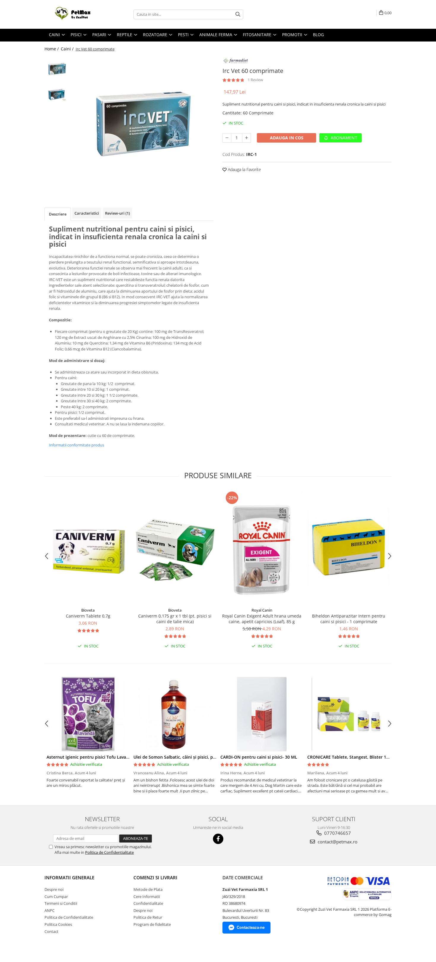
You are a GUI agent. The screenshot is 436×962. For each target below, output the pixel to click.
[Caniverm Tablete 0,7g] (87, 547)
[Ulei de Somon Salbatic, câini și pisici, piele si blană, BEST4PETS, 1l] (174, 714)
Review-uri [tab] (117, 213)
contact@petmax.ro (336, 842)
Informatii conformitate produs (76, 445)
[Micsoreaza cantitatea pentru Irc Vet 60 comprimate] (226, 138)
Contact (51, 931)
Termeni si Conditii (60, 903)
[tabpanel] (143, 123)
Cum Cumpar (56, 896)
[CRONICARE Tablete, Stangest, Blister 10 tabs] (348, 714)
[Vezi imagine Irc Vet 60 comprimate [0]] (57, 69)
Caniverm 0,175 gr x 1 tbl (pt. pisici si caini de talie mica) (174, 618)
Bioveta (88, 610)
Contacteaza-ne (251, 927)
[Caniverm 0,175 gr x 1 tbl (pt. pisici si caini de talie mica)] (174, 547)
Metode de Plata (148, 889)
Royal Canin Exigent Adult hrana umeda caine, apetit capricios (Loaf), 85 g (261, 618)
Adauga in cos (286, 138)
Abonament (343, 138)
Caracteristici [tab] (86, 213)
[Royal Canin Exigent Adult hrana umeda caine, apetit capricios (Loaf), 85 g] (261, 547)
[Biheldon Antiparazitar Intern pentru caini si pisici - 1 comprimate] (348, 547)
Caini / (68, 49)
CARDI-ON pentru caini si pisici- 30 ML (258, 757)
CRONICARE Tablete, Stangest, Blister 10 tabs (353, 757)
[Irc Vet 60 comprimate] (143, 123)
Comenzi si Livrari (155, 877)
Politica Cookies (58, 924)
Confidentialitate (148, 903)
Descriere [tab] (57, 214)
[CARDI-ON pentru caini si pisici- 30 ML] (261, 714)
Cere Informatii (146, 896)
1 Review (255, 79)
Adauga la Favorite (244, 169)
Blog (318, 34)
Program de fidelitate (152, 924)
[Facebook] (218, 839)
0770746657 (337, 833)
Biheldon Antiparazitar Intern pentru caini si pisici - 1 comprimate (348, 618)
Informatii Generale (69, 877)
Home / (52, 49)
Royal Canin (262, 610)
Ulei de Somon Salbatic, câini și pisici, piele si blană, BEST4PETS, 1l (200, 757)
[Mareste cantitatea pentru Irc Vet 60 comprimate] (246, 138)
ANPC (49, 910)
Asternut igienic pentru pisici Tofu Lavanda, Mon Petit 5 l (104, 757)
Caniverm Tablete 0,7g (88, 616)
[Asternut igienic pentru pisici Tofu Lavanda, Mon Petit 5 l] (87, 714)
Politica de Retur (147, 917)
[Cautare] (238, 14)
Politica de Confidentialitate (109, 852)
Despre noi (53, 889)
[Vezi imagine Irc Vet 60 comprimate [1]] (57, 94)
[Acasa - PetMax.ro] (74, 14)
